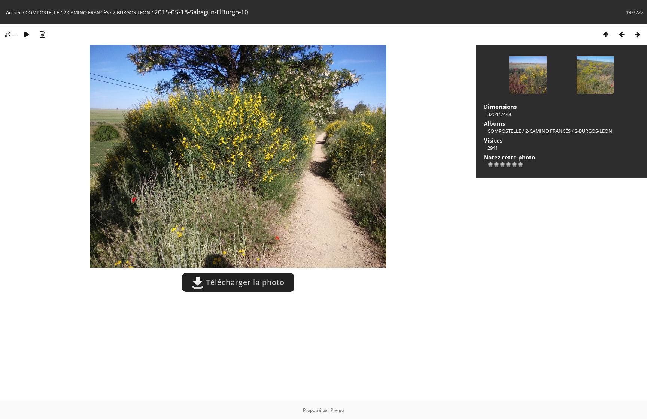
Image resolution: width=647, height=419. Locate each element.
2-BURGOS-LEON (131, 12)
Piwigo (337, 410)
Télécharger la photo (244, 282)
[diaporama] (26, 34)
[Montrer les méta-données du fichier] (42, 34)
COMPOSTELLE (42, 12)
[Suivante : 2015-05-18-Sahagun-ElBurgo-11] (637, 34)
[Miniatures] (606, 34)
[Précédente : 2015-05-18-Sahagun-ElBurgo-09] (621, 34)
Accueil (13, 12)
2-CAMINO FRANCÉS (86, 12)
